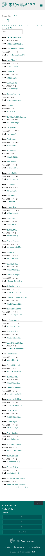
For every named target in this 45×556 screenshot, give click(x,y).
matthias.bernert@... (14, 326)
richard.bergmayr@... (14, 304)
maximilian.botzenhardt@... (17, 484)
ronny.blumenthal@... (14, 394)
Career (5, 513)
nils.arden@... (12, 111)
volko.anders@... (13, 89)
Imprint (7, 547)
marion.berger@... (13, 258)
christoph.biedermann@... (16, 349)
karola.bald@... (12, 168)
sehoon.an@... (12, 78)
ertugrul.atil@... (12, 134)
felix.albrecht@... (13, 66)
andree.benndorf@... (14, 247)
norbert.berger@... (13, 270)
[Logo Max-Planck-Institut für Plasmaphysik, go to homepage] (19, 5)
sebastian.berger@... (14, 281)
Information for (9, 506)
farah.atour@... (12, 145)
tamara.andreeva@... (14, 100)
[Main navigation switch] (41, 5)
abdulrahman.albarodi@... (16, 55)
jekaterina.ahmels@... (15, 44)
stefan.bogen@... (13, 428)
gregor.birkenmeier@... (15, 371)
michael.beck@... (13, 213)
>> (30, 487)
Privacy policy (19, 547)
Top (40, 503)
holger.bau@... (12, 190)
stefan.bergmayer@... (14, 292)
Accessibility (35, 547)
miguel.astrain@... (13, 123)
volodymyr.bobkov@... (15, 405)
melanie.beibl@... (13, 236)
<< (14, 487)
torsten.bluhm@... (13, 383)
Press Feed (22, 532)
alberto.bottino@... (13, 473)
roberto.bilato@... (13, 360)
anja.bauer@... (12, 202)
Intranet (22, 527)
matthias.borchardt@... (15, 450)
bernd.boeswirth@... (14, 462)
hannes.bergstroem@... (15, 315)
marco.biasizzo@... (14, 337)
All (11, 28)
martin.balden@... (13, 179)
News (22, 517)
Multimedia (22, 522)
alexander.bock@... (14, 417)
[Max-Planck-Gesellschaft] (13, 541)
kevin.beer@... (12, 224)
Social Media (8, 509)
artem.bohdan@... (13, 439)
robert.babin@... (12, 157)
